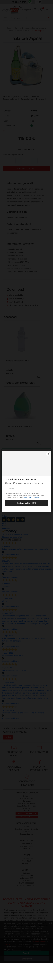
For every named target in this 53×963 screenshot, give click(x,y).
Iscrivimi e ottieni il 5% (26, 503)
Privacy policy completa (31, 497)
